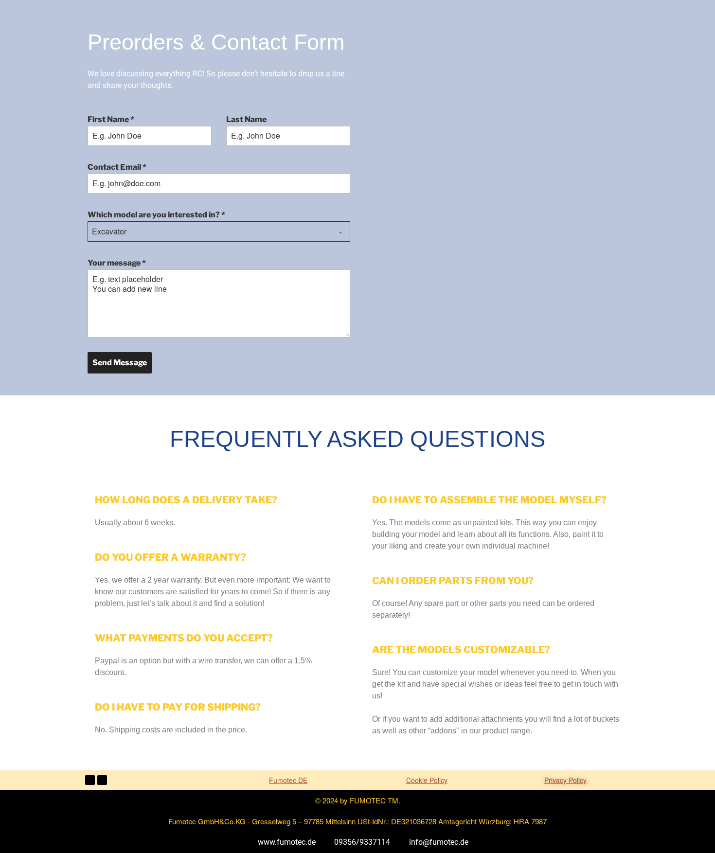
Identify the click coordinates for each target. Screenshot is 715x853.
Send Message (119, 362)
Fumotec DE (288, 780)
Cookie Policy (426, 780)
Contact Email (117, 167)
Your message (117, 262)
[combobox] (219, 231)
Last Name (246, 119)
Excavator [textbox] (109, 231)
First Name (111, 119)
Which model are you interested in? (156, 214)
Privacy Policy (565, 780)
